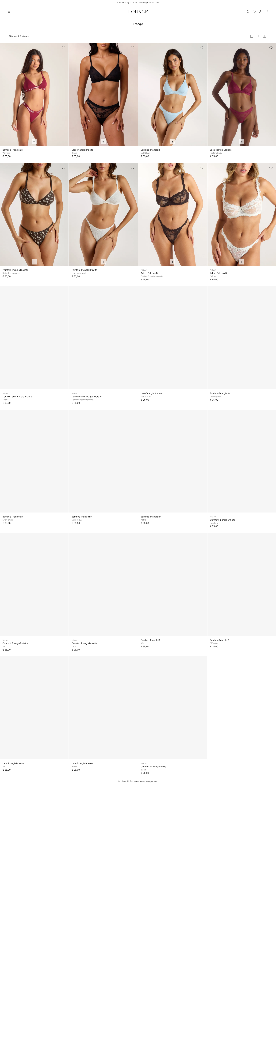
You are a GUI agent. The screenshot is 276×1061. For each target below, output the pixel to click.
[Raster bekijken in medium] (258, 36)
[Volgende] (64, 96)
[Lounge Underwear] (138, 11)
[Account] (260, 11)
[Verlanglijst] (254, 11)
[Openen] (9, 11)
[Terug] (4, 96)
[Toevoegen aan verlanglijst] (63, 47)
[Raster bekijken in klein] (264, 36)
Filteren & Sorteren (19, 36)
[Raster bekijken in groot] (251, 36)
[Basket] (267, 11)
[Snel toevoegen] (34, 141)
